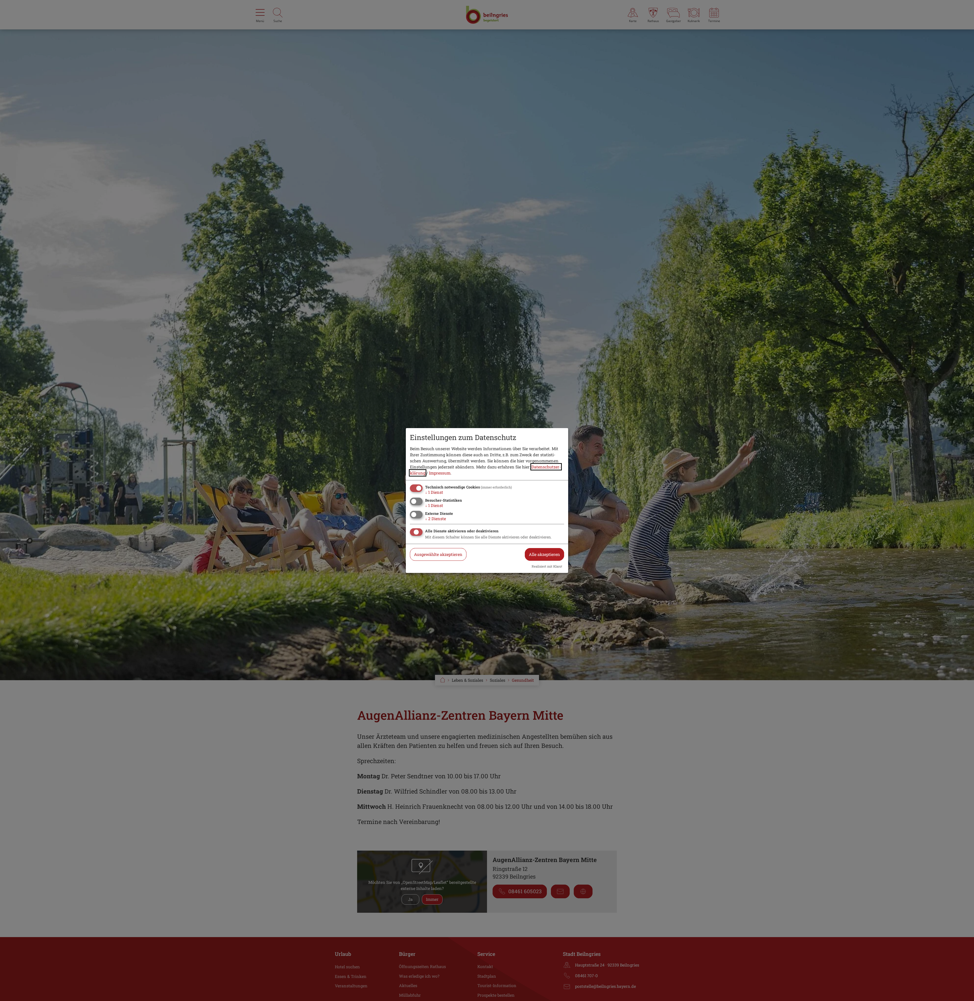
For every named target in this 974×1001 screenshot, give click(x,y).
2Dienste (435, 518)
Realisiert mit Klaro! (547, 566)
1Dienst (434, 492)
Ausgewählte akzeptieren (438, 554)
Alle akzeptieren (544, 554)
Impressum (439, 473)
